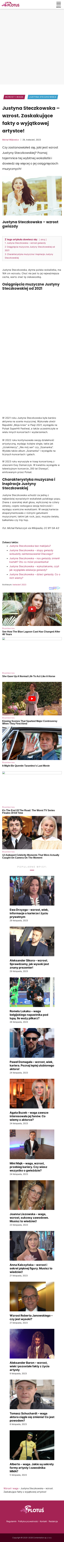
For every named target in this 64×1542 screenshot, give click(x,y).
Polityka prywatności (28, 1521)
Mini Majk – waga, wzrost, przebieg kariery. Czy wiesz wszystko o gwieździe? (28, 1167)
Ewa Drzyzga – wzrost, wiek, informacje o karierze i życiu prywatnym (29, 913)
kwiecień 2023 (19, 584)
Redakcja (53, 1521)
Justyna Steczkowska (42, 97)
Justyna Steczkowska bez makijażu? (30, 545)
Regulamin (11, 1521)
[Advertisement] (32, 49)
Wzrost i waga (14, 97)
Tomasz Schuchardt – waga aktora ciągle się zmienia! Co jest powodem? (32, 1417)
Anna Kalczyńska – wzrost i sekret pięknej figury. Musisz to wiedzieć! (31, 1268)
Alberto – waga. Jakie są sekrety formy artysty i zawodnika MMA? (32, 1467)
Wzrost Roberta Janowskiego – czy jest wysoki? (31, 1317)
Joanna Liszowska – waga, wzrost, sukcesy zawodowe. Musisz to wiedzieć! (29, 1217)
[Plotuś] (10, 4)
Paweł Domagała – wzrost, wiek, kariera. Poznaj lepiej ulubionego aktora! (32, 1065)
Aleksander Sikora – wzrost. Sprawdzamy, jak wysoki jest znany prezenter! (29, 964)
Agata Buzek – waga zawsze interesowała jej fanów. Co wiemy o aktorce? (29, 1116)
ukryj (42, 239)
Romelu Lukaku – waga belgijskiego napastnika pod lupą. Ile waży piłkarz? (29, 1014)
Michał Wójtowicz (10, 139)
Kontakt (43, 1521)
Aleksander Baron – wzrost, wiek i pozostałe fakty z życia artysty (29, 1366)
